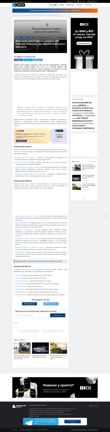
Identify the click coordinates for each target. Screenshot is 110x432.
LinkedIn (74, 118)
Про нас (14, 1)
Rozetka (74, 123)
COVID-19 (76, 111)
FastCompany (76, 113)
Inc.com (84, 115)
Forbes (91, 113)
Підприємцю (70, 5)
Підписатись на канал (73, 421)
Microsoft (87, 121)
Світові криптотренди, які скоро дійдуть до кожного (88, 177)
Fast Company (84, 113)
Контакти (20, 1)
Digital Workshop (21, 223)
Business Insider (80, 108)
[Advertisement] (40, 92)
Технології (37, 37)
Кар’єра (79, 5)
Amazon (75, 106)
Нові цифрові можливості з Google (27, 216)
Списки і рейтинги (83, 128)
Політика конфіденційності (26, 429)
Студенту (30, 37)
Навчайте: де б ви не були (25, 157)
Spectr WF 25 (27, 1)
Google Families (20, 162)
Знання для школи (27, 149)
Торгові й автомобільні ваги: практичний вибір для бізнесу (58, 357)
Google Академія (20, 292)
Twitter (90, 123)
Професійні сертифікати (23, 229)
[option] (22, 351)
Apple (82, 105)
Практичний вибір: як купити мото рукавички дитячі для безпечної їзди (22, 357)
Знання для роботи (27, 184)
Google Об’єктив (20, 286)
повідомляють (45, 67)
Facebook (86, 111)
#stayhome (78, 103)
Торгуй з (51, 5)
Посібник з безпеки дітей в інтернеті (28, 167)
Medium (76, 121)
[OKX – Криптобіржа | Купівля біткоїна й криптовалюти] (84, 68)
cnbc (91, 108)
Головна (14, 15)
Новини (61, 5)
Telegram (85, 123)
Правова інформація (41, 429)
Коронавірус (78, 125)
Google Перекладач (21, 281)
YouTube (18, 278)
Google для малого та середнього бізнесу (29, 247)
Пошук (17, 275)
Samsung (79, 123)
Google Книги (19, 289)
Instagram (91, 115)
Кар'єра (19, 15)
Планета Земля (20, 283)
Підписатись (30, 304)
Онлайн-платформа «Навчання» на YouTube (30, 174)
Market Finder (19, 252)
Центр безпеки (20, 295)
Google (16, 322)
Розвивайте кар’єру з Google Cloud (27, 238)
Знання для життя (28, 269)
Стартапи (88, 5)
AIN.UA (88, 103)
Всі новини (92, 161)
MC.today (82, 118)
